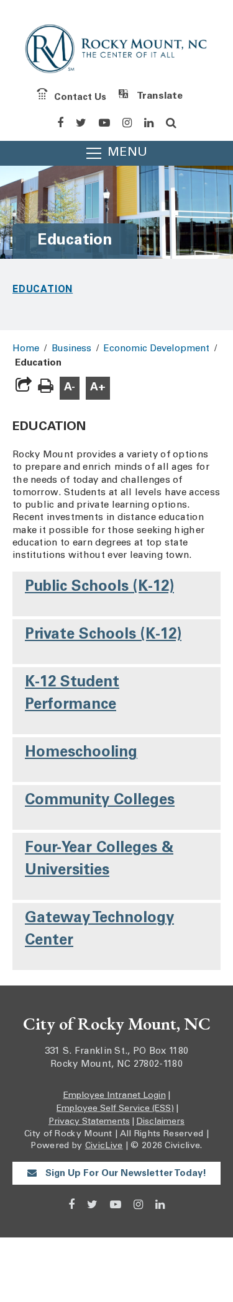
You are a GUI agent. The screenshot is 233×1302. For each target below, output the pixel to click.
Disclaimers (160, 1122)
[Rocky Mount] (116, 51)
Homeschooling (81, 753)
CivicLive (104, 1146)
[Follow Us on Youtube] (104, 123)
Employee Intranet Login (114, 1096)
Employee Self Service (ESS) (115, 1109)
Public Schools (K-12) (99, 587)
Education (42, 289)
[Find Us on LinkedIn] (149, 123)
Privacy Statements (89, 1122)
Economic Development (156, 349)
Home (25, 349)
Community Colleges (100, 801)
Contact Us (80, 97)
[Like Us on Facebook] (60, 123)
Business (71, 349)
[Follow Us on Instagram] (127, 123)
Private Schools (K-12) (103, 635)
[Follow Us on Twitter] (81, 123)
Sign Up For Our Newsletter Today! (124, 1174)
